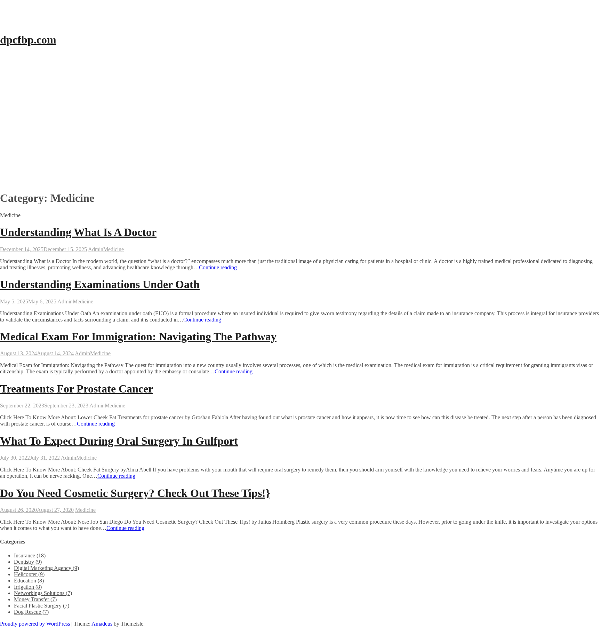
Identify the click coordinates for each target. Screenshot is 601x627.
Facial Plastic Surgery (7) (41, 606)
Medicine (113, 249)
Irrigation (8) (28, 587)
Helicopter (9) (29, 574)
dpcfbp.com (28, 39)
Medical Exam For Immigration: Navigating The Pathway (138, 336)
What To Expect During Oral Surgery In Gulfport (119, 441)
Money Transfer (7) (35, 599)
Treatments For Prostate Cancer (76, 388)
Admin (95, 249)
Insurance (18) (30, 555)
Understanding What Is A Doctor (78, 232)
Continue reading (218, 267)
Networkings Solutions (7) (43, 593)
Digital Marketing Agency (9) (46, 568)
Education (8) (29, 581)
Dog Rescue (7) (31, 612)
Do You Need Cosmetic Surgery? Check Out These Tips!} (135, 493)
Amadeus (101, 624)
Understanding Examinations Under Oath (100, 284)
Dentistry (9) (28, 562)
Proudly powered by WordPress (35, 624)
